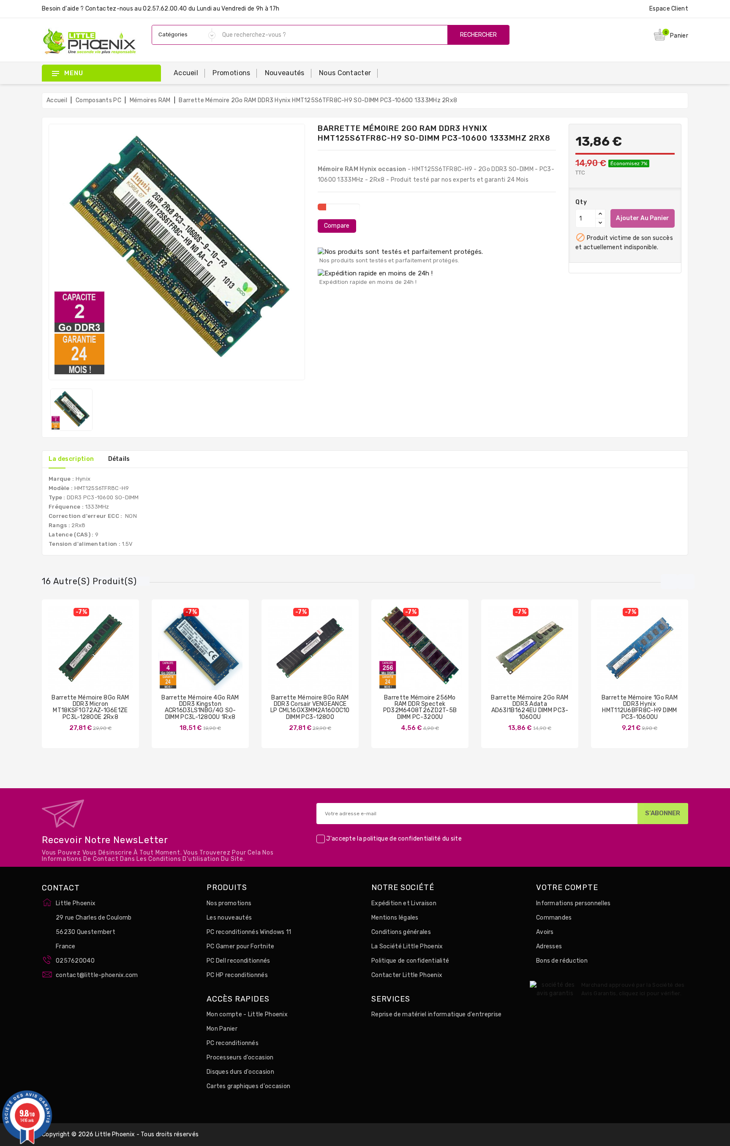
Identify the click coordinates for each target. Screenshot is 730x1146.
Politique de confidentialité (410, 960)
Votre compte (567, 888)
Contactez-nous (109, 8)
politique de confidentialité (402, 838)
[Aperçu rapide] (98, 654)
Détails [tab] (119, 459)
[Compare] (82, 654)
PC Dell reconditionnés (238, 960)
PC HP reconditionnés (237, 975)
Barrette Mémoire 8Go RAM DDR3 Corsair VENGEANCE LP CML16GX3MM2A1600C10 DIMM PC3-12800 (310, 707)
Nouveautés (285, 73)
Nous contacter (345, 73)
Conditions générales (401, 932)
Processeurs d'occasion (240, 1057)
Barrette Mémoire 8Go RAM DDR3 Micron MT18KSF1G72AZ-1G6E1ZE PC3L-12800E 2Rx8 (90, 707)
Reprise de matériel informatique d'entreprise (436, 1014)
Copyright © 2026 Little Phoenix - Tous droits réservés (120, 1134)
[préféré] (115, 654)
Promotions (231, 73)
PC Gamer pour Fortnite (241, 946)
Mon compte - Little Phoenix (247, 1014)
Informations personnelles (573, 903)
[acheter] (65, 654)
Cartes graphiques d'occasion (248, 1086)
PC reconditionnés (233, 1043)
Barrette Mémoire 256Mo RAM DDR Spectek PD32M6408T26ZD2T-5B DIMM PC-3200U (420, 707)
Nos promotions (229, 903)
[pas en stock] (175, 654)
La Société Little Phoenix (407, 946)
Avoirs (545, 932)
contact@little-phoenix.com (97, 975)
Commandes (554, 917)
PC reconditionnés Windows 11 (249, 932)
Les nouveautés (229, 917)
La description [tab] (71, 459)
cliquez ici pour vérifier (649, 993)
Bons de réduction (562, 960)
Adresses (549, 946)
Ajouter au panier (642, 218)
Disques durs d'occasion (240, 1071)
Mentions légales (395, 917)
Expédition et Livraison (403, 903)
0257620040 (75, 960)
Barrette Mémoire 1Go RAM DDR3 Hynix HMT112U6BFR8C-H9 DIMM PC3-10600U (640, 707)
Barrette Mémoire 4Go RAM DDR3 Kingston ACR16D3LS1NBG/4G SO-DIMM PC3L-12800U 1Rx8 (200, 707)
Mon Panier (222, 1028)
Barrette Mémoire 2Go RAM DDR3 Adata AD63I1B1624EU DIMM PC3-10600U (529, 707)
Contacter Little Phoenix (406, 975)
